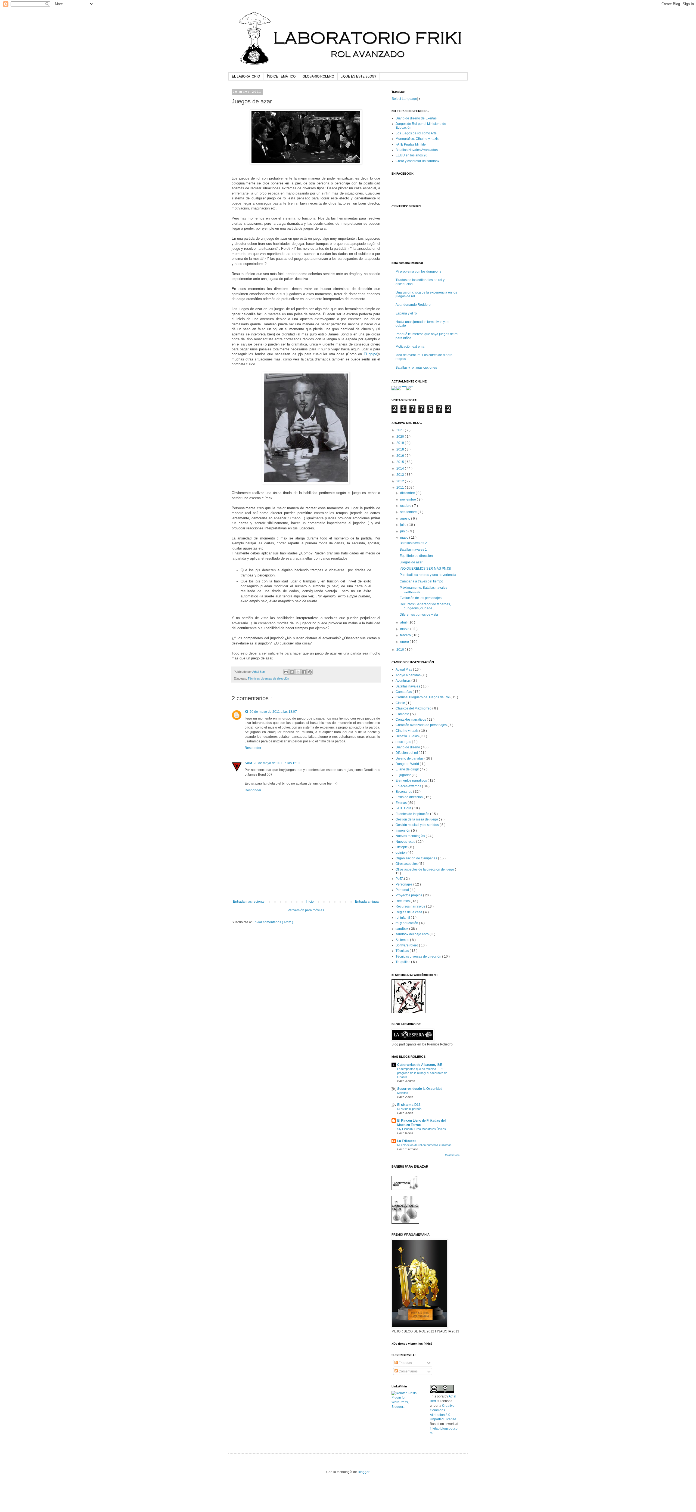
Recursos (403, 901)
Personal (403, 890)
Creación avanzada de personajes (422, 725)
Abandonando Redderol (413, 305)
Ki (246, 712)
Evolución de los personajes (421, 598)
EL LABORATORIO (246, 76)
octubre (406, 506)
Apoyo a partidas (408, 675)
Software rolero (407, 945)
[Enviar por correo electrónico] (286, 672)
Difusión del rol (407, 753)
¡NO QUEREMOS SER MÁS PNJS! (425, 568)
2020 (400, 437)
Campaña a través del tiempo (421, 581)
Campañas (404, 692)
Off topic (402, 847)
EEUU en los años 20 (411, 155)
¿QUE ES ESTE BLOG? (358, 76)
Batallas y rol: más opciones (416, 367)
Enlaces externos (409, 786)
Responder (253, 748)
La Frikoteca (407, 1141)
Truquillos (403, 962)
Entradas (405, 1363)
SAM (248, 763)
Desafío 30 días (408, 736)
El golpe (370, 354)
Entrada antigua (367, 901)
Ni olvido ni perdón (409, 1108)
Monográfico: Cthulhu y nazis (417, 139)
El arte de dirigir (408, 769)
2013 (400, 475)
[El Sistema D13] (408, 1012)
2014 (400, 468)
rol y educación (407, 923)
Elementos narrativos (412, 780)
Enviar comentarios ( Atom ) (273, 922)
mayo (404, 537)
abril (404, 622)
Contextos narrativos (411, 719)
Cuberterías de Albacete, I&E (419, 1065)
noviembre (408, 499)
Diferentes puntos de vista (419, 614)
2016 (400, 456)
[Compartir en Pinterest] (310, 672)
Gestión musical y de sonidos (418, 825)
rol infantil (403, 917)
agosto (405, 518)
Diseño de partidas (410, 758)
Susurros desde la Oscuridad (419, 1089)
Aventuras (403, 681)
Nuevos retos (406, 842)
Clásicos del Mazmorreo (414, 708)
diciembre (408, 493)
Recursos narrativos (411, 906)
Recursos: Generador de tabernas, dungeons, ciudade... (425, 606)
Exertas (402, 803)
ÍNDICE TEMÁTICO (281, 76)
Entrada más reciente (249, 901)
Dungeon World (408, 764)
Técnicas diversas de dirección (268, 678)
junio (404, 531)
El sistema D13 (409, 1105)
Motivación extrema (410, 346)
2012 (400, 481)
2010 (400, 650)
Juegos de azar (411, 562)
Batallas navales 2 (413, 543)
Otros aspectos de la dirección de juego (425, 869)
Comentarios (408, 1371)
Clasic (401, 703)
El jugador (404, 775)
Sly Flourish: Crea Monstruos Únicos (421, 1129)
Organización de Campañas (417, 858)
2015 (400, 462)
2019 (400, 443)
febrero (406, 635)
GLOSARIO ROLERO (318, 76)
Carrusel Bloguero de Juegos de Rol (423, 697)
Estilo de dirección (410, 797)
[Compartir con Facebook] (304, 672)
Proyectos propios (409, 895)
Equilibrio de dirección (416, 556)
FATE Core (404, 808)
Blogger (363, 1472)
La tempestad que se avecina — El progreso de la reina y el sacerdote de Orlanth (422, 1073)
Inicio (310, 901)
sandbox (402, 929)
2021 (400, 430)
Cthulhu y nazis (407, 731)
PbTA (400, 879)
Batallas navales (408, 686)
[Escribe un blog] (292, 672)
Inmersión (403, 830)
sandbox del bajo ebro (413, 934)
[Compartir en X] (298, 672)
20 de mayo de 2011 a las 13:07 (273, 712)
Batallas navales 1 (413, 549)
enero (405, 642)
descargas (404, 742)
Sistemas (403, 940)
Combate (403, 714)
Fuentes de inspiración (413, 814)
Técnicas (403, 951)
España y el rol (407, 313)
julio (403, 525)
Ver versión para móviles (306, 910)
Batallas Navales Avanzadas (417, 150)
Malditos (402, 1092)
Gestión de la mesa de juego (417, 819)
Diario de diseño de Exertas (416, 118)
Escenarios (404, 792)
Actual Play (404, 669)
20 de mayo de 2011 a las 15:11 (277, 763)
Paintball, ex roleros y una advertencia (428, 575)
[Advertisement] (305, 885)
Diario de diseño (408, 747)
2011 (400, 487)
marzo (405, 629)
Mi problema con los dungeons (418, 271)
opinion (402, 852)
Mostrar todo (452, 1155)
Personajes (404, 884)
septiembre (409, 512)
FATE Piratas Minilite (411, 144)
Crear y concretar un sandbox (417, 161)
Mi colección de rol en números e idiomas (424, 1145)
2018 (400, 449)
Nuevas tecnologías (411, 836)
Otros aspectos (407, 864)
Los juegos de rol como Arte (416, 133)
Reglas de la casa (409, 912)
